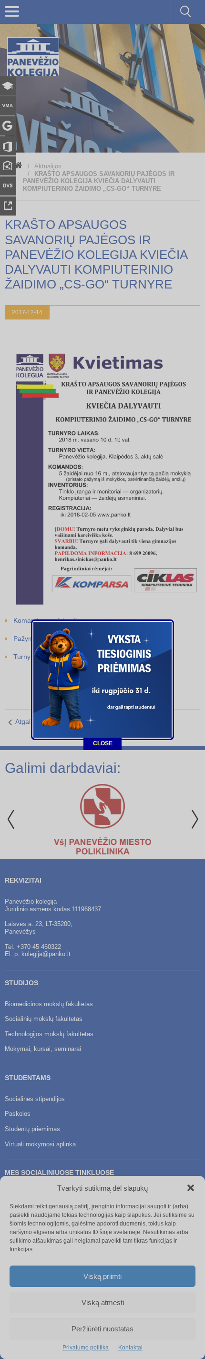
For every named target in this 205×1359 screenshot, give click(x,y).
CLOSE (103, 743)
